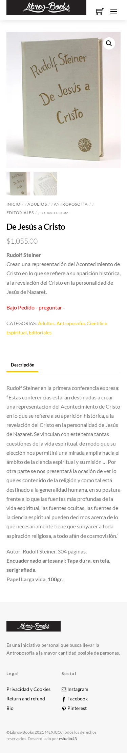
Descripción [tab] (22, 365)
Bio (10, 708)
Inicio (13, 204)
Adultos (37, 204)
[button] (109, 43)
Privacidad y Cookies (28, 689)
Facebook (77, 698)
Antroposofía (71, 204)
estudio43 (67, 738)
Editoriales (20, 212)
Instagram (77, 689)
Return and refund (25, 698)
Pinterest (76, 708)
